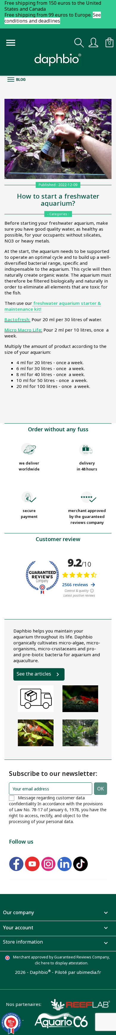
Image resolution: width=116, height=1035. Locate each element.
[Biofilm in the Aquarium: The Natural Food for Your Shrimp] (36, 732)
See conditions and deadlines (52, 18)
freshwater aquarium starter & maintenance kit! (52, 306)
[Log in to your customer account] (93, 42)
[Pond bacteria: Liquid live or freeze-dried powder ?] (80, 732)
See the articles (34, 674)
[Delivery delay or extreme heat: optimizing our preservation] (36, 698)
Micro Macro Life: (23, 330)
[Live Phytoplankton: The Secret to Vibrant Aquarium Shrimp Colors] (80, 698)
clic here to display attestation (61, 963)
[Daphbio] (58, 59)
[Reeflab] (75, 1004)
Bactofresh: (17, 319)
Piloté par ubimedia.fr (78, 972)
